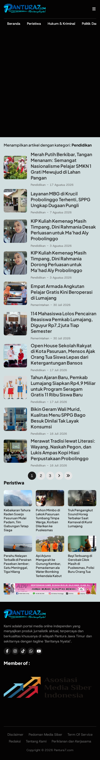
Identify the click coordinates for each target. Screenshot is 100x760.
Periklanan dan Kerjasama (71, 741)
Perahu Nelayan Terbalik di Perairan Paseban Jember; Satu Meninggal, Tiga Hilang (17, 564)
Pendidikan (38, 185)
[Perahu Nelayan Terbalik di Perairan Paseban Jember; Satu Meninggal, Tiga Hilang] (18, 550)
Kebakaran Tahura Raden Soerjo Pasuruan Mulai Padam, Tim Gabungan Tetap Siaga (17, 520)
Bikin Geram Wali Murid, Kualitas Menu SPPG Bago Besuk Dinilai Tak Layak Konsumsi (58, 417)
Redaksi (15, 741)
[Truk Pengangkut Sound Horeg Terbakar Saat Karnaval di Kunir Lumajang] (82, 504)
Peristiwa (34, 23)
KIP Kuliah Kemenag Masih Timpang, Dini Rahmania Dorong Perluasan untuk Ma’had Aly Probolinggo (58, 261)
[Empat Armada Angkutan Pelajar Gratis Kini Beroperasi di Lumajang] (15, 303)
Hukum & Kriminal (61, 23)
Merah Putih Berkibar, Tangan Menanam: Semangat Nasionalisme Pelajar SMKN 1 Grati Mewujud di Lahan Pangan (61, 165)
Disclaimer (15, 734)
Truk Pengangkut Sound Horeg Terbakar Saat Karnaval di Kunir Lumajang (80, 518)
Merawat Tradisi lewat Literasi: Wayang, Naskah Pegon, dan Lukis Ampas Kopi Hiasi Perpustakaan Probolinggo (63, 449)
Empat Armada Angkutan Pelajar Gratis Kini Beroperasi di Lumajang (62, 292)
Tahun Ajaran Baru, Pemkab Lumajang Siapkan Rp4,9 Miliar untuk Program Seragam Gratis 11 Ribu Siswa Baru (63, 386)
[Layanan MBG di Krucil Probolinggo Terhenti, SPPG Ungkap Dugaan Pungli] (15, 211)
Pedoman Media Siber (45, 734)
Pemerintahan (40, 305)
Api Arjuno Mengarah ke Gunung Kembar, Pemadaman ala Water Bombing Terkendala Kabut (49, 566)
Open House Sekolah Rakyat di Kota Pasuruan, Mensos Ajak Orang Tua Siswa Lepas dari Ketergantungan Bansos (63, 354)
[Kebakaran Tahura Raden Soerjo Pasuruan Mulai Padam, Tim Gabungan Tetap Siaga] (18, 504)
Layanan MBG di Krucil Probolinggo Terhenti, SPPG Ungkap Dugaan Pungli (60, 199)
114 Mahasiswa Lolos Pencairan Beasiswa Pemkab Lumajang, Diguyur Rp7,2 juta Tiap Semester (63, 322)
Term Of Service (80, 734)
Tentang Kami (36, 741)
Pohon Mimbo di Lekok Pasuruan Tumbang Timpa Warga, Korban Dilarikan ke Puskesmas (48, 520)
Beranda (13, 23)
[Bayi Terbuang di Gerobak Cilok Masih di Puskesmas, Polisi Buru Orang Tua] (82, 550)
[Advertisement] (50, 84)
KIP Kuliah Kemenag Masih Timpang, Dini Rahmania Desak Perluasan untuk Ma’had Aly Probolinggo (63, 229)
